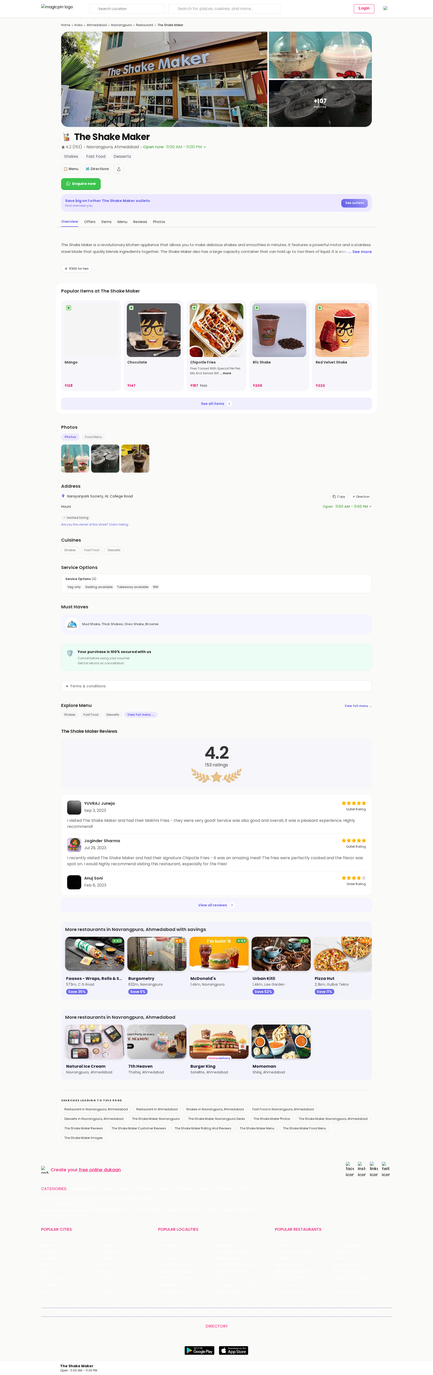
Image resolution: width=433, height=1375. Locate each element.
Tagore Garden (228, 1291)
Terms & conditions (88, 686)
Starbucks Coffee (290, 1278)
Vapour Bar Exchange (293, 1271)
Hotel (205, 1188)
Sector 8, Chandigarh (176, 1265)
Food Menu (93, 437)
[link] (91, 345)
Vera (329, 1312)
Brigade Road (226, 1245)
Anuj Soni (93, 878)
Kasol (45, 1291)
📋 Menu (70, 168)
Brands (270, 1312)
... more (225, 373)
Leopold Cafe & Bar (349, 1278)
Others (302, 1334)
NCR (101, 1265)
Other (245, 1188)
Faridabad (107, 1258)
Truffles (281, 1245)
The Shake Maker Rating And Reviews (203, 1128)
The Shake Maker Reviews (83, 1128)
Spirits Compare (162, 1312)
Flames (338, 1258)
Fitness (163, 1188)
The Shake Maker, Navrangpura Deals (216, 1119)
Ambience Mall (228, 1258)
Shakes (70, 550)
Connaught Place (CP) (235, 1285)
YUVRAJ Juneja (99, 803)
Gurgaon (106, 1245)
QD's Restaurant (289, 1291)
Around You (106, 1312)
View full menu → (358, 706)
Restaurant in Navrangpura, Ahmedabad (96, 1109)
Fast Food (91, 550)
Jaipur (46, 1265)
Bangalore (50, 1252)
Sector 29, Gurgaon (232, 1252)
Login (364, 8)
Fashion (124, 1188)
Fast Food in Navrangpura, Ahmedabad (283, 1109)
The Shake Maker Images (83, 1138)
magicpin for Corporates (300, 1312)
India (78, 25)
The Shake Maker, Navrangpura (156, 1119)
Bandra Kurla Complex (177, 1278)
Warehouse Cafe (347, 1265)
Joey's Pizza (285, 1285)
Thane (104, 1278)
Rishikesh (49, 1285)
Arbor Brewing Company (296, 1252)
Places (239, 1312)
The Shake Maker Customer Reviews (139, 1128)
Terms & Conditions (196, 1312)
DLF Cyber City (170, 1258)
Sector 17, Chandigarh (234, 1265)
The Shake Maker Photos (272, 1119)
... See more (360, 252)
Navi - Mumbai (54, 1278)
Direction (363, 496)
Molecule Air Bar (288, 1265)
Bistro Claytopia (346, 1245)
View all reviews (212, 905)
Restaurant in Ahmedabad (157, 1109)
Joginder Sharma (102, 841)
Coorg (103, 1285)
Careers (347, 1312)
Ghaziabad (50, 1258)
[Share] (119, 169)
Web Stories (368, 1312)
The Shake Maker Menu (257, 1128)
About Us (86, 1312)
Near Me (138, 1312)
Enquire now (84, 183)
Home (65, 25)
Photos (70, 437)
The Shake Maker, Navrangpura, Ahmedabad (333, 1119)
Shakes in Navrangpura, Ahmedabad (215, 1109)
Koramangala (170, 1245)
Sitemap (223, 1312)
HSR (161, 1252)
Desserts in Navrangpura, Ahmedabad (94, 1119)
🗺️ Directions (97, 168)
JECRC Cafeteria (346, 1271)
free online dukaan (100, 1170)
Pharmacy (225, 1188)
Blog (124, 1312)
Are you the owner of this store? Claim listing (94, 525)
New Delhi (49, 1245)
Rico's (337, 1285)
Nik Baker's (284, 1258)
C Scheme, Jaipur (230, 1271)
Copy (341, 496)
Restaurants (83, 1188)
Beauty (106, 1188)
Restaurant (144, 25)
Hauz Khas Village (173, 1291)
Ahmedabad (97, 25)
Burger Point (342, 1252)
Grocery (144, 1188)
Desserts (114, 550)
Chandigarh (108, 1252)
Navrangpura (121, 25)
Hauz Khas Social (346, 1291)
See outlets (354, 203)
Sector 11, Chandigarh (176, 1271)
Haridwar (106, 1291)
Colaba (221, 1278)
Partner (255, 1312)
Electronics (185, 1188)
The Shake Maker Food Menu (304, 1128)
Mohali (46, 1271)
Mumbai (105, 1271)
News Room (65, 1312)
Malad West (168, 1285)
